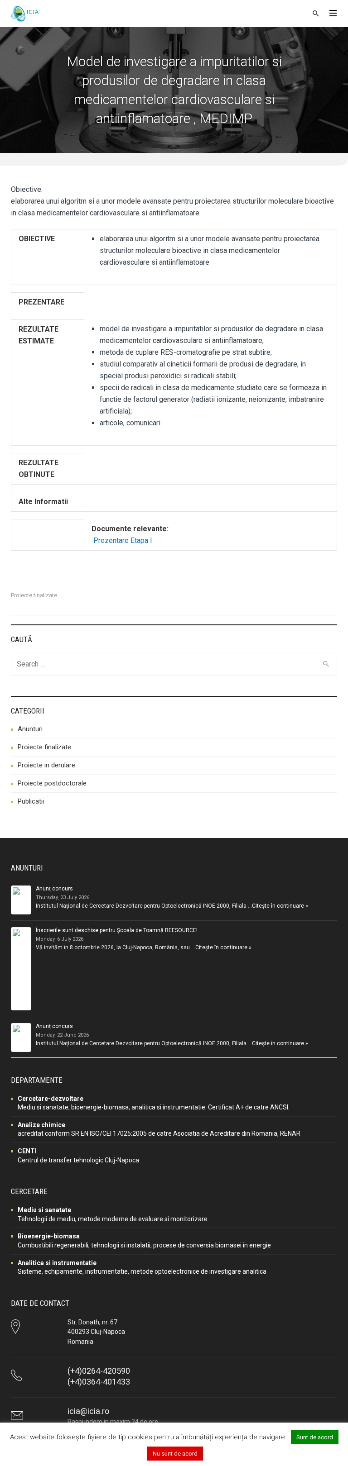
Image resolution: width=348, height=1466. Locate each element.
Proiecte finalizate (34, 595)
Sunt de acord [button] (314, 1437)
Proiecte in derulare (46, 765)
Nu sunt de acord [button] (175, 1453)
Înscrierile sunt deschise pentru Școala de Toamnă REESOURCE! (117, 930)
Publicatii (31, 801)
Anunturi (30, 729)
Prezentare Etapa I (122, 540)
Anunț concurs (54, 888)
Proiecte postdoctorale (52, 783)
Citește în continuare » (280, 906)
